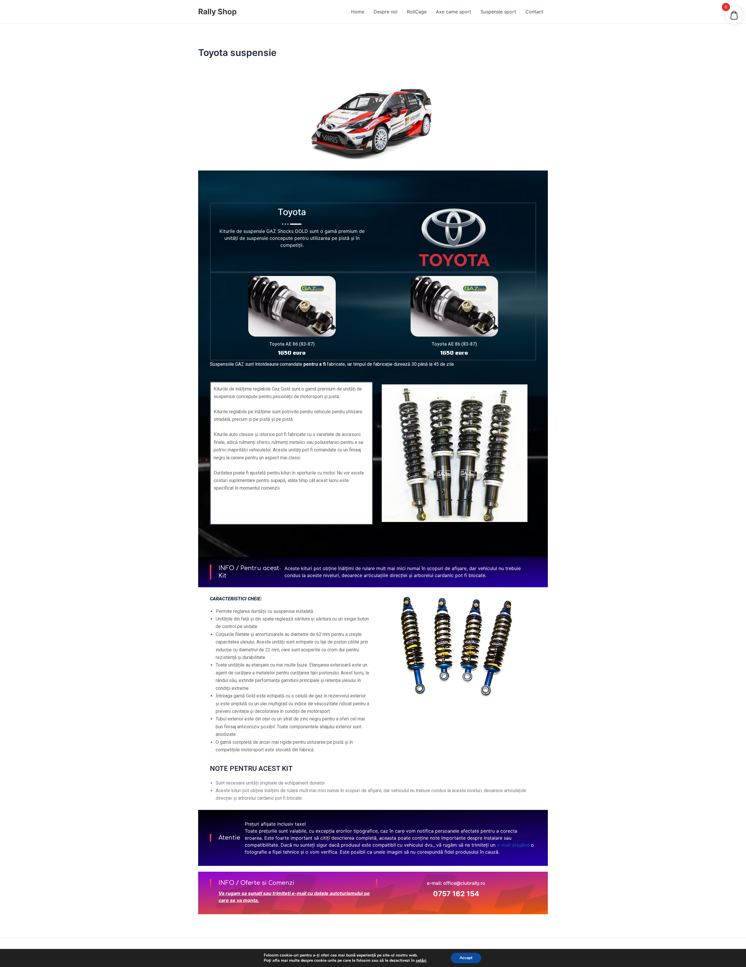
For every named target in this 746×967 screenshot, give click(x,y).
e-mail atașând (513, 845)
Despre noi (385, 12)
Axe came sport (453, 12)
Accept (466, 958)
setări (421, 960)
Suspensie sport (498, 12)
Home (357, 12)
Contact (534, 12)
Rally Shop (217, 11)
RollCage (417, 12)
